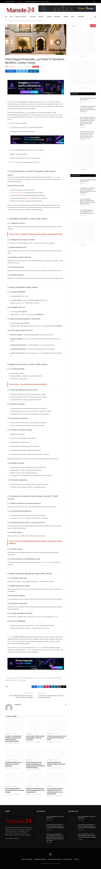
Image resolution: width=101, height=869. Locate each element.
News (12, 20)
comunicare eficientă (47, 562)
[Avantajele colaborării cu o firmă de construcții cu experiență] (14, 752)
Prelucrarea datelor (54, 859)
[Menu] (6, 16)
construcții (54, 177)
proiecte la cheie (22, 680)
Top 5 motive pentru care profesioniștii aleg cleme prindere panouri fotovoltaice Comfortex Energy (35, 765)
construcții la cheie (39, 678)
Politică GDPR (67, 859)
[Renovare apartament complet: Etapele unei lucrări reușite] (56, 752)
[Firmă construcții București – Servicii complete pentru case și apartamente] (35, 778)
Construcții (33, 16)
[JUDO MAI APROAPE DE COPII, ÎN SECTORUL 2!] (74, 100)
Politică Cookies (27, 859)
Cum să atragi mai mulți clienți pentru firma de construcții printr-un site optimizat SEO (55, 791)
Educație (40, 16)
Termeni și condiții (40, 859)
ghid (13, 123)
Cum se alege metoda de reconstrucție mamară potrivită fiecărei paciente (86, 211)
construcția (28, 649)
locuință (13, 641)
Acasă (11, 16)
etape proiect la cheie (11, 680)
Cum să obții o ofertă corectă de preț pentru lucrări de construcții (35, 737)
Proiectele (10, 637)
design (40, 345)
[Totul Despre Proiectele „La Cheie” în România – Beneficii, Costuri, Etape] (35, 39)
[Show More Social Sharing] (41, 71)
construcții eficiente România (26, 678)
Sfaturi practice (14, 162)
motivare (56, 616)
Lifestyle (49, 16)
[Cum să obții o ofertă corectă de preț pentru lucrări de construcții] (35, 726)
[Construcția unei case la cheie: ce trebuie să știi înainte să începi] (56, 726)
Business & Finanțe (20, 16)
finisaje (28, 198)
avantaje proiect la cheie (11, 678)
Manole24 (12, 66)
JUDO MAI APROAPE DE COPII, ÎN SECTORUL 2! (37, 1)
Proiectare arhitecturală (16, 192)
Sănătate (66, 16)
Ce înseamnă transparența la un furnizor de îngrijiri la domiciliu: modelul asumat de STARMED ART (88, 108)
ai (57, 114)
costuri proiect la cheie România (53, 678)
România (46, 102)
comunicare (38, 647)
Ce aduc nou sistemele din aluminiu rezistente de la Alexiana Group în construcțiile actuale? (13, 738)
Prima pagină (7, 20)
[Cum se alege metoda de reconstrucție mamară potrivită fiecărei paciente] (74, 212)
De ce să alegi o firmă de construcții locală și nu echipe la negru (14, 790)
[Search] (95, 16)
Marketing (57, 16)
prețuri (39, 270)
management (20, 518)
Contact (76, 859)
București (28, 339)
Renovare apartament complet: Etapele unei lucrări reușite (56, 764)
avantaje (26, 112)
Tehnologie (81, 16)
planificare (38, 353)
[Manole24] (20, 9)
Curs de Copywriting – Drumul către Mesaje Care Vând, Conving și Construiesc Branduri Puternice (87, 201)
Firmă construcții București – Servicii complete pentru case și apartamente (35, 790)
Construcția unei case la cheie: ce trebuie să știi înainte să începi (56, 737)
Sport (72, 16)
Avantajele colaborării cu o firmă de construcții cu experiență (13, 764)
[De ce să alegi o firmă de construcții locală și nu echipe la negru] (14, 778)
